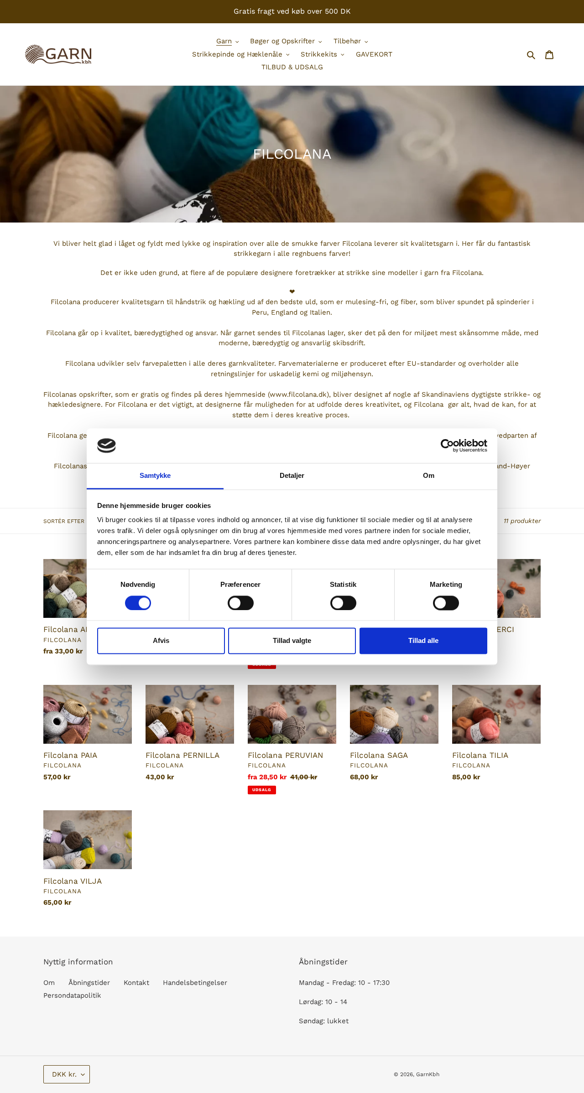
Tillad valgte (292, 641)
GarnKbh (427, 1074)
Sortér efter (63, 521)
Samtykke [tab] (155, 476)
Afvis (161, 641)
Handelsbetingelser (195, 983)
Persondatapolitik (72, 995)
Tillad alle (423, 641)
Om (49, 983)
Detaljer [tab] (292, 476)
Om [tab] (428, 476)
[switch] (241, 603)
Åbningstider (89, 983)
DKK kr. (64, 1074)
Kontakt (136, 983)
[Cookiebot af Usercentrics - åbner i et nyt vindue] (447, 445)
